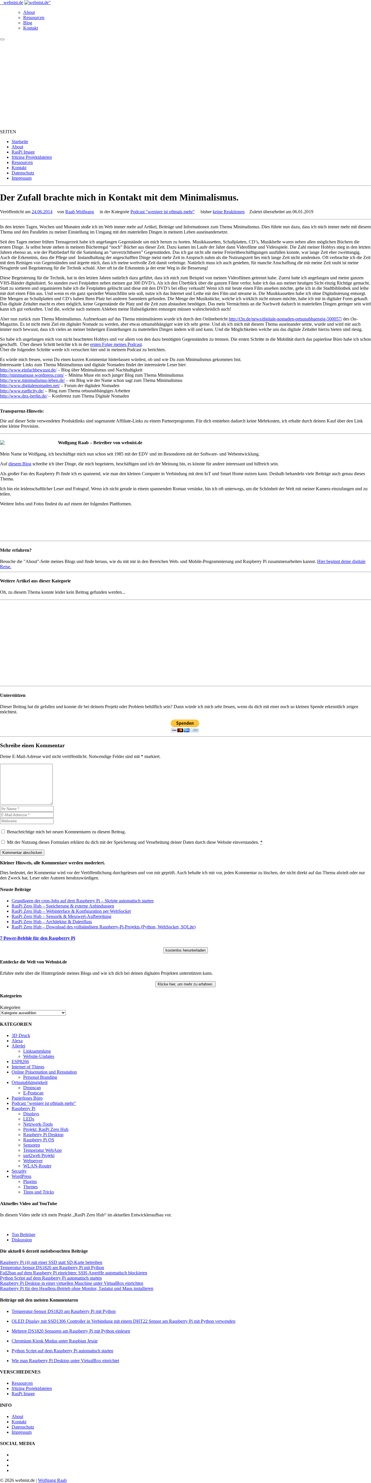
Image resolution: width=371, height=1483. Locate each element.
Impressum (22, 178)
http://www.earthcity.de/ (22, 390)
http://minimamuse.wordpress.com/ (32, 375)
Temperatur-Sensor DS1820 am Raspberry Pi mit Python (52, 1267)
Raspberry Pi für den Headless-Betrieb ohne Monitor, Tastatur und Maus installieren (76, 1288)
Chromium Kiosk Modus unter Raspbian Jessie (55, 1340)
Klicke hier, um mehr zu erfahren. (185, 984)
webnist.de (13, 2)
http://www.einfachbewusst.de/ (28, 369)
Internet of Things (28, 1066)
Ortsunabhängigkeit (30, 1082)
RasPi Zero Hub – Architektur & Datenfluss (52, 921)
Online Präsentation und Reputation (44, 1072)
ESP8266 (20, 1061)
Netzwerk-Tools (38, 1124)
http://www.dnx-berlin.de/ (23, 395)
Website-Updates (38, 1056)
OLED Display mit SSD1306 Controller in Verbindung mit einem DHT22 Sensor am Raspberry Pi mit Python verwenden (123, 1321)
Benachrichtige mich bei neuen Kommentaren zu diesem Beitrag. (66, 831)
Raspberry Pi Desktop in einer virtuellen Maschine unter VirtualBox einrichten (71, 1283)
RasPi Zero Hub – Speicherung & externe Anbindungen (63, 905)
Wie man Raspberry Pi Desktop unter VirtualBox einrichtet (65, 1360)
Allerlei (18, 1045)
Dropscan (32, 1087)
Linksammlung (37, 1051)
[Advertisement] (185, 84)
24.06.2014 (42, 211)
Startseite (20, 141)
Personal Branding (40, 1077)
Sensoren (31, 1145)
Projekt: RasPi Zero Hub (45, 1129)
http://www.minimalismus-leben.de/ (32, 380)
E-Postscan (33, 1092)
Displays (31, 1113)
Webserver (33, 1160)
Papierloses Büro (27, 1098)
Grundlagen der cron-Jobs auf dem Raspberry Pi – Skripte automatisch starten (83, 900)
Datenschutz (23, 172)
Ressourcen (33, 17)
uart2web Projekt (38, 1155)
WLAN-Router (37, 1165)
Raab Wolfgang (79, 211)
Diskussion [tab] (22, 1239)
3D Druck (21, 1035)
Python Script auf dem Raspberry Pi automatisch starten (51, 1278)
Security (19, 1171)
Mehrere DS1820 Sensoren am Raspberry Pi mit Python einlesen (71, 1331)
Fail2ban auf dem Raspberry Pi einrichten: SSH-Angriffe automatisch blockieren (73, 1272)
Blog (27, 22)
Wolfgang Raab (52, 1480)
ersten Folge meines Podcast (116, 344)
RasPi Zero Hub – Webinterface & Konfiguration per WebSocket (71, 911)
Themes (30, 1186)
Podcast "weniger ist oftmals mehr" (162, 211)
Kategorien (10, 1007)
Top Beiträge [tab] (23, 1234)
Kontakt (30, 27)
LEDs (28, 1118)
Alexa (17, 1040)
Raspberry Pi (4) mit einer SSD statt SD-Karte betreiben (51, 1262)
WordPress (21, 1176)
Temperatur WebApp (42, 1150)
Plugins (30, 1181)
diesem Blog (19, 463)
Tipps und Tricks (38, 1191)
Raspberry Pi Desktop (43, 1134)
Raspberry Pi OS (38, 1139)
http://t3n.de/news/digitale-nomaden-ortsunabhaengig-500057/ (285, 318)
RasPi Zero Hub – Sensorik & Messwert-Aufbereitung (61, 916)
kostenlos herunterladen (185, 950)
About (29, 12)
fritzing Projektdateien (32, 157)
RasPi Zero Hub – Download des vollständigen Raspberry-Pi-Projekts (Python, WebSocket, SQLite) (104, 926)
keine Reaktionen (229, 211)
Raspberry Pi (23, 1108)
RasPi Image (23, 152)
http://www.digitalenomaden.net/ (30, 385)
